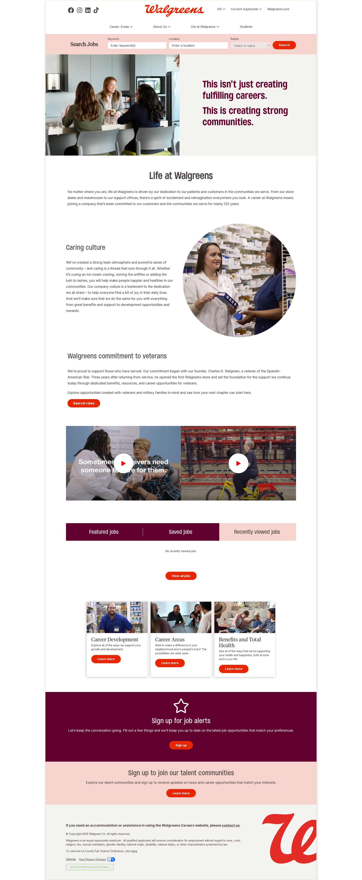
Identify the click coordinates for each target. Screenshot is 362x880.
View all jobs (181, 576)
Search (284, 45)
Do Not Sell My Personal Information (89, 867)
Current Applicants (244, 9)
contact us (231, 825)
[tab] (104, 532)
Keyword (113, 38)
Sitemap (71, 859)
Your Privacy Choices (92, 859)
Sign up (181, 745)
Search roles (83, 403)
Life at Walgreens (203, 27)
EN (219, 9)
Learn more (106, 659)
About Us (160, 27)
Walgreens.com (278, 9)
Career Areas (119, 27)
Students (246, 27)
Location (174, 38)
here (134, 851)
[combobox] (198, 45)
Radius (235, 38)
